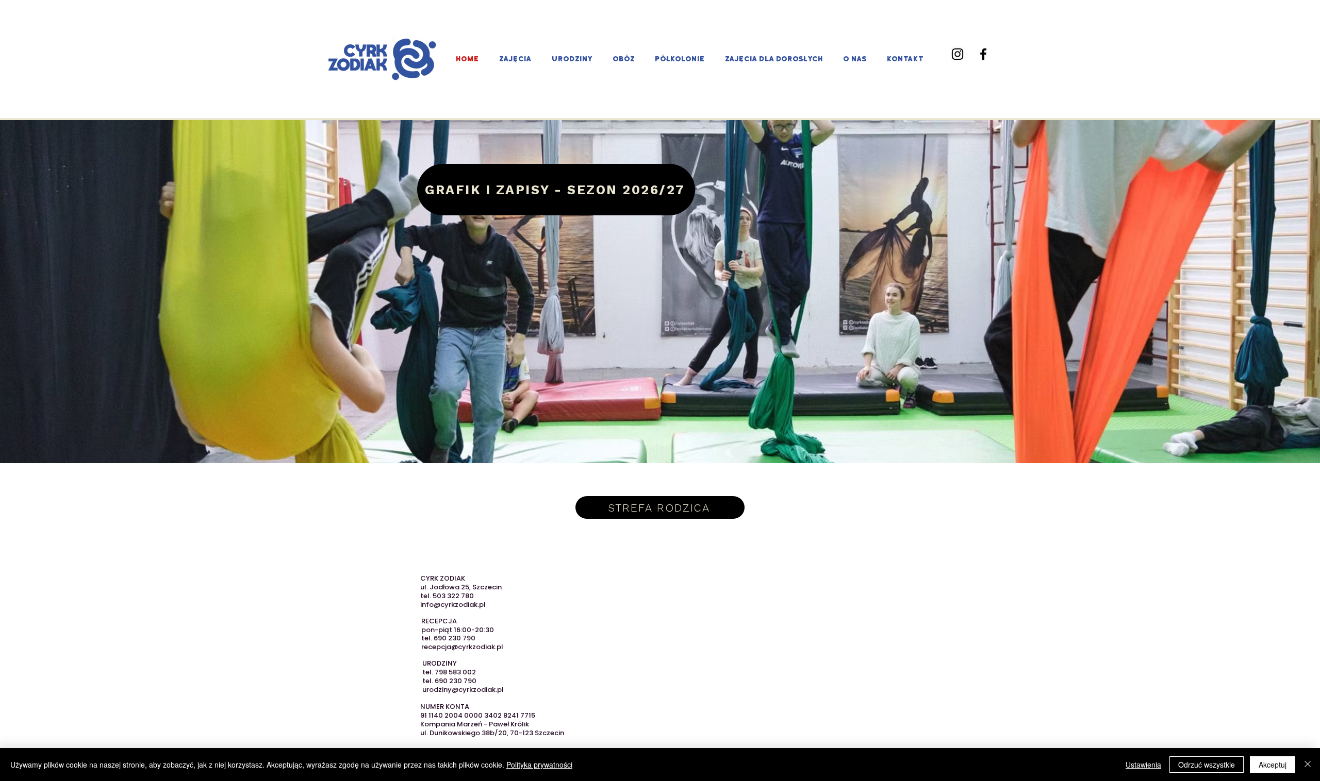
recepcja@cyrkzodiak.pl (462, 647)
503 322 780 (453, 596)
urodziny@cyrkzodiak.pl (463, 689)
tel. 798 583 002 (449, 672)
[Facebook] (983, 54)
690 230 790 (454, 638)
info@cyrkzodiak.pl (453, 604)
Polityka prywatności (539, 764)
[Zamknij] (1307, 764)
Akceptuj (1272, 764)
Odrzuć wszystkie (1206, 764)
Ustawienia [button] (1143, 764)
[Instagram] (957, 54)
